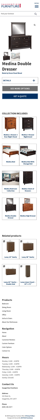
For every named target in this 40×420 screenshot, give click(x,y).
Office (4, 315)
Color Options (7, 347)
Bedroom (5, 304)
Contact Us (6, 351)
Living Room (6, 311)
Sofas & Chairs (7, 318)
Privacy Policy (29, 416)
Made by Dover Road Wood (12, 73)
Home (4, 332)
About (4, 336)
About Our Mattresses (9, 322)
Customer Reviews (8, 340)
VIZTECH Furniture (27, 418)
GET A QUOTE (20, 96)
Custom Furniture (8, 343)
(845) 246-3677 (7, 407)
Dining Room (6, 307)
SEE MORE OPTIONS (20, 88)
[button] (34, 25)
